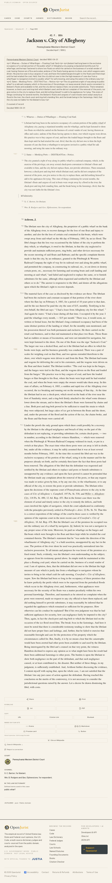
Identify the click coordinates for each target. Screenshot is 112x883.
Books (68, 18)
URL (19, 717)
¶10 (21, 293)
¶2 (22, 123)
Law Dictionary (56, 837)
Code (17, 18)
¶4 (22, 160)
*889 (15, 521)
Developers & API (89, 832)
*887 (15, 154)
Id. (71, 525)
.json (16, 803)
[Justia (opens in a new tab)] (37, 859)
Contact (45, 872)
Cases (7, 18)
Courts (28, 18)
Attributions (78, 872)
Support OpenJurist (90, 849)
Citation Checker (56, 862)
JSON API (85, 840)
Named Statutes (56, 851)
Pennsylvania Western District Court (56, 47)
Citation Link (54, 717)
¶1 (22, 116)
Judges (39, 18)
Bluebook (90, 717)
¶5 (23, 195)
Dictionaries (54, 18)
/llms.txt (85, 836)
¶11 (21, 425)
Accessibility (31, 872)
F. (26, 29)
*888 (15, 349)
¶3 (22, 154)
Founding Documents (58, 855)
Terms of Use (92, 872)
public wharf (97, 122)
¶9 (22, 226)
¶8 (22, 219)
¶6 (22, 201)
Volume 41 (20, 29)
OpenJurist (8, 29)
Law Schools (55, 848)
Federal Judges (56, 841)
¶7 (22, 207)
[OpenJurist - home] (56, 10)
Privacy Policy (10, 876)
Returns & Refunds (60, 872)
